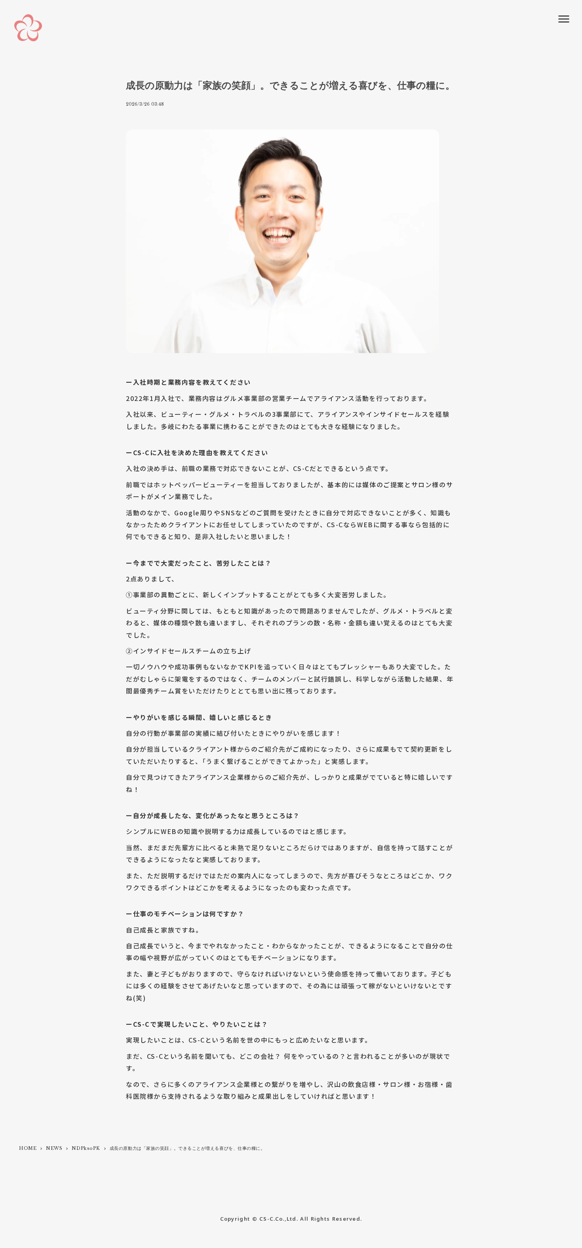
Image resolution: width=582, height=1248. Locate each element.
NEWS (54, 1148)
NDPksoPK (86, 1148)
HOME (27, 1148)
